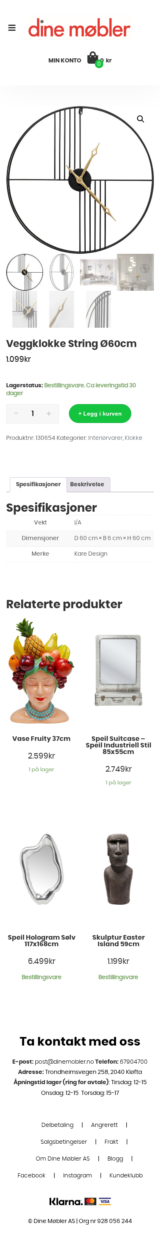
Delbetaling (57, 1125)
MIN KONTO (64, 61)
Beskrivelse (87, 484)
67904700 (134, 1062)
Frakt (111, 1142)
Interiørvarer (105, 438)
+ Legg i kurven (100, 413)
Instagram (77, 1176)
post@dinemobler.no (64, 1062)
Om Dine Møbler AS (63, 1159)
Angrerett (104, 1125)
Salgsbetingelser (64, 1142)
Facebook (32, 1176)
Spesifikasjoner (38, 484)
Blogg (115, 1159)
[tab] (38, 484)
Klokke (133, 438)
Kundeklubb (126, 1176)
